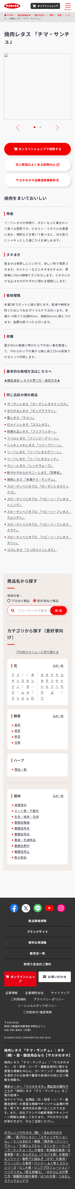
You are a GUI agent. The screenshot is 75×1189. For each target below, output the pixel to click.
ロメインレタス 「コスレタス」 (29, 424)
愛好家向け (40, 15)
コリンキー (51, 1145)
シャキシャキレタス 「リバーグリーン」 (35, 445)
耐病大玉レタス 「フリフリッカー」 (32, 431)
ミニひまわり (22, 1141)
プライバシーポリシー (49, 999)
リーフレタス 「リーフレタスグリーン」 (34, 452)
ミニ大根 (25, 1167)
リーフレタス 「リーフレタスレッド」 (33, 459)
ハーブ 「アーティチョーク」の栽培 (37, 1147)
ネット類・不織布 (26, 811)
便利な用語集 (37, 942)
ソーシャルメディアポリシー (37, 1006)
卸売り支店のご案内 (37, 964)
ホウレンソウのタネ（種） (22, 1132)
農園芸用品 (22, 834)
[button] (34, 127)
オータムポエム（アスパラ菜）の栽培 (42, 1154)
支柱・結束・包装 (26, 817)
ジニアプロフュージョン (51, 1167)
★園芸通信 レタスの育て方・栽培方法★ (32, 380)
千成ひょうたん (30, 1145)
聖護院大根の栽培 (25, 1176)
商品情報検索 (24, 15)
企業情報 (11, 993)
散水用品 (20, 857)
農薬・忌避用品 (25, 840)
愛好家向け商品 (48, 601)
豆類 (17, 742)
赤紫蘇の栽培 (55, 1150)
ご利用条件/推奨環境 (37, 1012)
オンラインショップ (48, 5)
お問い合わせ (57, 977)
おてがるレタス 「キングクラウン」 (32, 411)
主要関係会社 (34, 993)
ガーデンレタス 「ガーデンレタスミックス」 (38, 404)
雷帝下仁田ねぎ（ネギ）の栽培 (43, 1159)
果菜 (17, 736)
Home (10, 15)
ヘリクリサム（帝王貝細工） (24, 1172)
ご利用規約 (18, 999)
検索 (58, 610)
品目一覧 (58, 665)
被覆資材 (20, 805)
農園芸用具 (22, 828)
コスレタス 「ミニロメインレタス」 (32, 550)
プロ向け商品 (20, 601)
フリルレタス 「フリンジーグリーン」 (33, 438)
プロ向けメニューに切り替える (37, 652)
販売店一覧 (37, 953)
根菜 (17, 731)
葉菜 (60, 15)
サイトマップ (60, 993)
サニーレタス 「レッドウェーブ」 (30, 465)
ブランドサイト (37, 931)
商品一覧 (20, 769)
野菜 (51, 15)
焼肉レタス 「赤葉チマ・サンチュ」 (32, 479)
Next (55, 127)
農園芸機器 (22, 822)
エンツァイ (12, 1159)
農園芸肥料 (22, 846)
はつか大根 (48, 1176)
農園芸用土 (22, 851)
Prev (19, 127)
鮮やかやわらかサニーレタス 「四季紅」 (35, 472)
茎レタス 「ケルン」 (21, 417)
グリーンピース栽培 (17, 1163)
